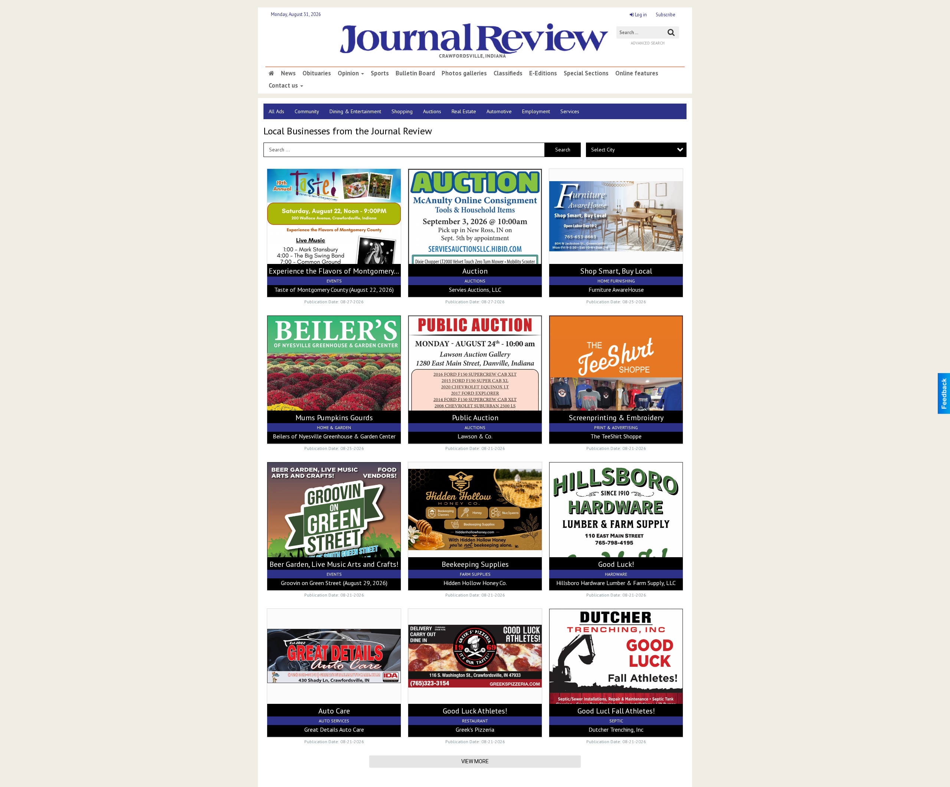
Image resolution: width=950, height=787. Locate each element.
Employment (536, 111)
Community (307, 111)
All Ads (276, 111)
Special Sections (586, 73)
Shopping (402, 111)
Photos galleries (464, 73)
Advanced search (648, 43)
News (288, 73)
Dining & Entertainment (355, 111)
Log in (640, 14)
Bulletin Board (415, 73)
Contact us (284, 85)
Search (562, 149)
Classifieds (508, 73)
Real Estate (464, 111)
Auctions (432, 111)
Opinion (349, 73)
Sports (380, 73)
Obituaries (316, 73)
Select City (603, 149)
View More (475, 761)
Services (569, 111)
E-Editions (543, 73)
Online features (636, 73)
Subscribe (665, 14)
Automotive (499, 111)
